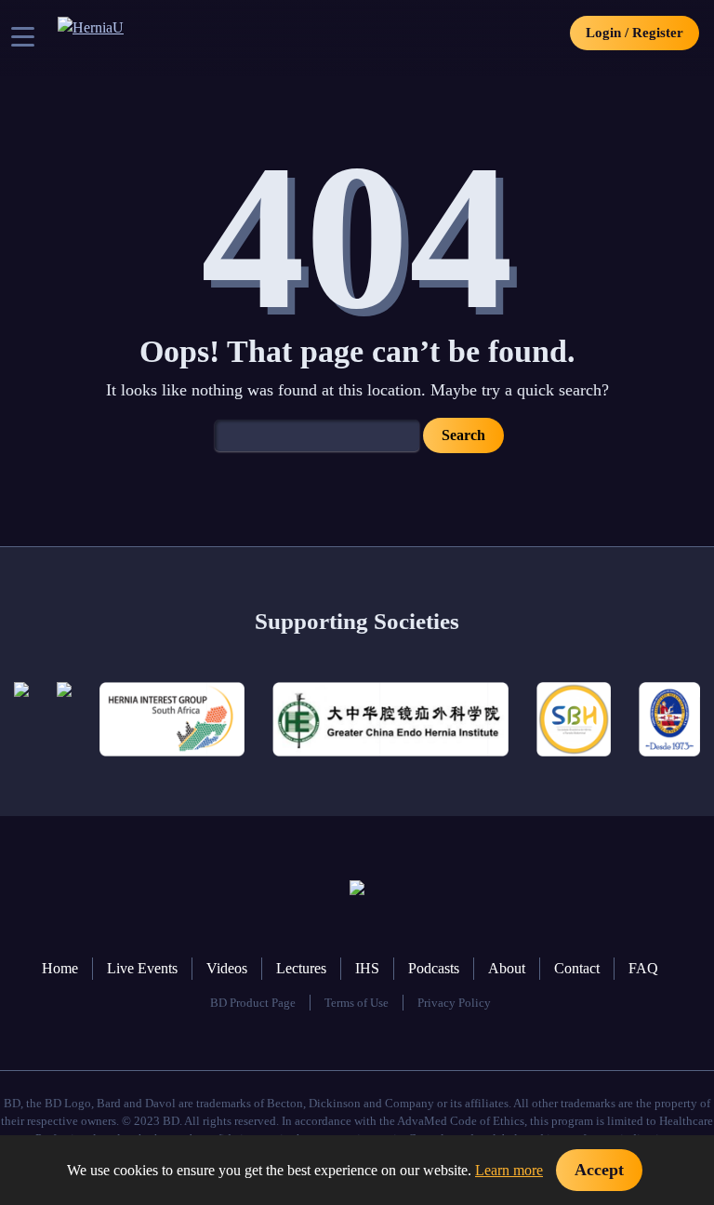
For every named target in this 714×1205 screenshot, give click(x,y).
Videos (226, 968)
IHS (367, 968)
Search (463, 435)
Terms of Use (356, 1003)
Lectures (301, 968)
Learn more (509, 1170)
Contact (577, 968)
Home (60, 968)
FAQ (643, 968)
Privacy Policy (454, 1003)
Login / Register (634, 32)
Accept (599, 1169)
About (506, 968)
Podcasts (433, 968)
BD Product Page (253, 1003)
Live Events (142, 968)
